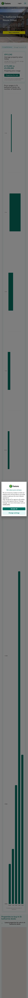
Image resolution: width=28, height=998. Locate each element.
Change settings (14, 513)
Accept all (14, 509)
